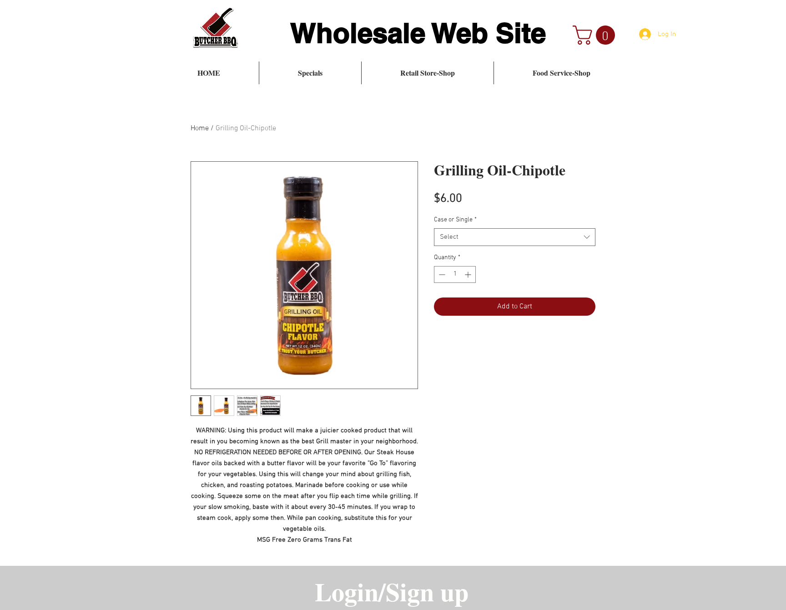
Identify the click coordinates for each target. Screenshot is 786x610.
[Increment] (468, 274)
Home (200, 128)
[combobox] (514, 237)
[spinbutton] (455, 274)
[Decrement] (441, 274)
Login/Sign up (392, 591)
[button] (596, 35)
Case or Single (455, 220)
